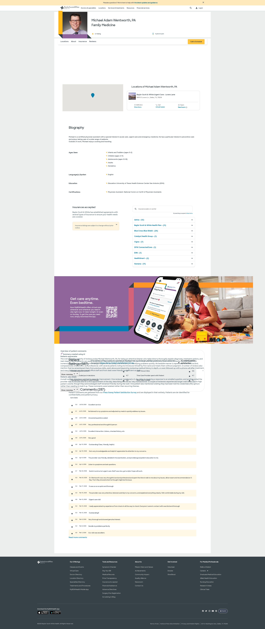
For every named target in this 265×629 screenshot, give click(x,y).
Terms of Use (154, 624)
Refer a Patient (205, 567)
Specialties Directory (77, 582)
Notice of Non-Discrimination (170, 624)
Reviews (92, 41)
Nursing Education (207, 582)
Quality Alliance (140, 578)
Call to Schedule (196, 42)
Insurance (83, 41)
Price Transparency (109, 578)
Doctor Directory (76, 574)
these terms (190, 213)
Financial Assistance (109, 586)
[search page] (191, 8)
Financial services (143, 8)
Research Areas (205, 586)
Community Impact (142, 574)
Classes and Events (77, 567)
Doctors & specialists (88, 8)
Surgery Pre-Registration (111, 593)
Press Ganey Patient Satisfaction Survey (120, 392)
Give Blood (171, 574)
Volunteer (171, 567)
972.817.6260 (160, 107)
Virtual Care (74, 571)
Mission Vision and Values (144, 567)
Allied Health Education (208, 578)
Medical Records (108, 574)
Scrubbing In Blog (108, 597)
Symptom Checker (109, 567)
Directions (137, 107)
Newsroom (139, 582)
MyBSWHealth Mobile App (79, 589)
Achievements (140, 571)
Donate (170, 571)
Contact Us (139, 586)
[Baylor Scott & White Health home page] (69, 8)
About (73, 41)
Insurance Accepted (109, 582)
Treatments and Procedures (80, 586)
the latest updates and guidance (145, 3)
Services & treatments (116, 8)
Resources (130, 8)
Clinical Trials (204, 589)
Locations (102, 8)
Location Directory (76, 578)
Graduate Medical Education (210, 574)
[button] (93, 95)
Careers (203, 571)
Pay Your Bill (106, 571)
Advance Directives (109, 589)
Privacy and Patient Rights (190, 624)
